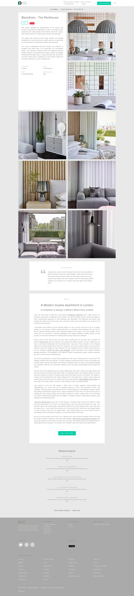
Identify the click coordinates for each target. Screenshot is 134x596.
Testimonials (47, 531)
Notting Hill (21, 576)
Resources (46, 533)
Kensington (97, 573)
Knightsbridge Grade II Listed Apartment (67, 477)
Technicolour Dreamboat (67, 466)
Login (70, 524)
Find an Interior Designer (62, 510)
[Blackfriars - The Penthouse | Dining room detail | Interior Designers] (92, 86)
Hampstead (47, 566)
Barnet (96, 562)
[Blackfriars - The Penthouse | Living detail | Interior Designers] (42, 135)
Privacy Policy (22, 587)
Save (33, 23)
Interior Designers (59, 587)
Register (71, 526)
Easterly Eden (67, 456)
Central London (48, 559)
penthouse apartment (75, 315)
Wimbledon (97, 569)
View (67, 460)
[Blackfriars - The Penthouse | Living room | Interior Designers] (92, 185)
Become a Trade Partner (101, 524)
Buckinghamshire (99, 576)
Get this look (67, 433)
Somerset (46, 576)
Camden (21, 566)
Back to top (76, 510)
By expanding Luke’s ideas (88, 379)
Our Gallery (54, 9)
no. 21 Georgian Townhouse (67, 487)
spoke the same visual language (58, 350)
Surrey (45, 579)
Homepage (47, 526)
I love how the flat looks (42, 402)
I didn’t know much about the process (84, 419)
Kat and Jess (44, 342)
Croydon (46, 569)
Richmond (72, 569)
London (20, 559)
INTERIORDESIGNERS (24, 3)
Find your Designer (49, 524)
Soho (45, 562)
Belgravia (72, 559)
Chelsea (46, 573)
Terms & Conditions (33, 587)
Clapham (21, 569)
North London (73, 562)
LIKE (24, 22)
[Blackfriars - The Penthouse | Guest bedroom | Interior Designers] (92, 135)
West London (22, 573)
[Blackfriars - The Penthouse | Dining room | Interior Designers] (92, 36)
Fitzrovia (96, 559)
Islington (71, 566)
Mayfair (20, 562)
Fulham (71, 573)
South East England (75, 576)
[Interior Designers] (20, 5)
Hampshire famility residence (67, 497)
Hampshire (21, 579)
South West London (100, 566)
